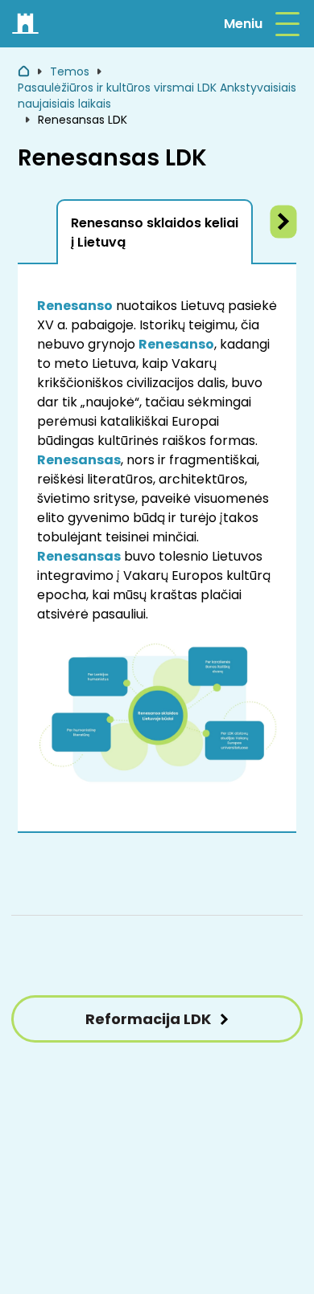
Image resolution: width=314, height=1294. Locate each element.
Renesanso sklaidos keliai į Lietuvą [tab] (154, 232)
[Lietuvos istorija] (26, 24)
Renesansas (79, 460)
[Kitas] (284, 222)
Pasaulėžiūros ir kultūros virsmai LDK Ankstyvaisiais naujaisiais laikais (157, 96)
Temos (69, 71)
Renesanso (75, 305)
